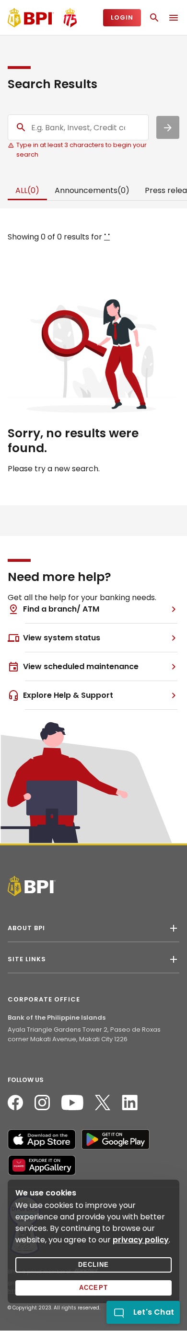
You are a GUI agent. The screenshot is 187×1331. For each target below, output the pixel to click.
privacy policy (141, 1239)
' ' (107, 236)
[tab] (27, 191)
